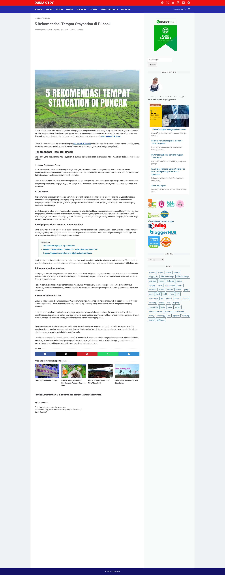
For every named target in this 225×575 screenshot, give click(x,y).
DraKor (59, 9)
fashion (170, 290)
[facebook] (162, 2)
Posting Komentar (77, 30)
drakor (180, 285)
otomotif (185, 298)
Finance (69, 9)
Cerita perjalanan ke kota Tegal (46, 380)
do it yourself (170, 285)
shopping (168, 311)
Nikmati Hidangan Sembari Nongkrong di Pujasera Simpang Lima (73, 383)
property (176, 303)
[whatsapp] (108, 354)
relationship (153, 307)
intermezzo (153, 298)
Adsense (49, 9)
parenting (152, 303)
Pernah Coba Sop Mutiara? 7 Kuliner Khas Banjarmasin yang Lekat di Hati (70, 249)
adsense (152, 272)
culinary (152, 285)
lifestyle (169, 298)
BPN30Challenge (182, 277)
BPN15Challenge (167, 277)
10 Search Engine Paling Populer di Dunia (168, 129)
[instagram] (178, 2)
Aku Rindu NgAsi (158, 186)
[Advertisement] (87, 50)
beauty (168, 272)
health (165, 294)
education (152, 290)
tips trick (176, 316)
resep (163, 307)
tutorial (151, 320)
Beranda (38, 9)
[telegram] (188, 2)
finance (178, 290)
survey (151, 316)
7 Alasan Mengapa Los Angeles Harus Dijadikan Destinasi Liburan (67, 253)
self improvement (155, 311)
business (152, 281)
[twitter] (167, 2)
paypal (161, 303)
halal (158, 294)
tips (169, 316)
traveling (185, 316)
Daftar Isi (125, 9)
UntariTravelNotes (109, 9)
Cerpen (161, 281)
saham (177, 307)
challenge (170, 281)
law (162, 298)
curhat (160, 285)
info (178, 294)
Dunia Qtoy (44, 3)
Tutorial (93, 9)
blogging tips (153, 277)
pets (168, 303)
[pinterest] (87, 354)
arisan (160, 272)
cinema (179, 281)
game (151, 294)
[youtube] (172, 2)
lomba (177, 298)
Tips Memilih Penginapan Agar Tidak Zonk (59, 246)
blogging (177, 272)
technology (161, 316)
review (170, 307)
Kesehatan (81, 9)
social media (179, 311)
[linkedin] (183, 2)
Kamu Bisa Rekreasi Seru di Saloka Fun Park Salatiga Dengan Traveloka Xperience (168, 172)
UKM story (161, 320)
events (161, 290)
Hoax (172, 294)
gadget (186, 290)
